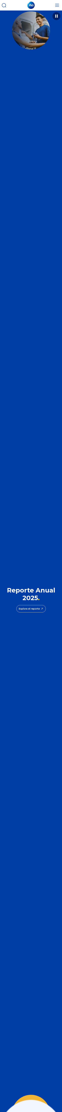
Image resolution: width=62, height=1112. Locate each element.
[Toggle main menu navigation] (57, 5)
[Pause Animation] (56, 16)
